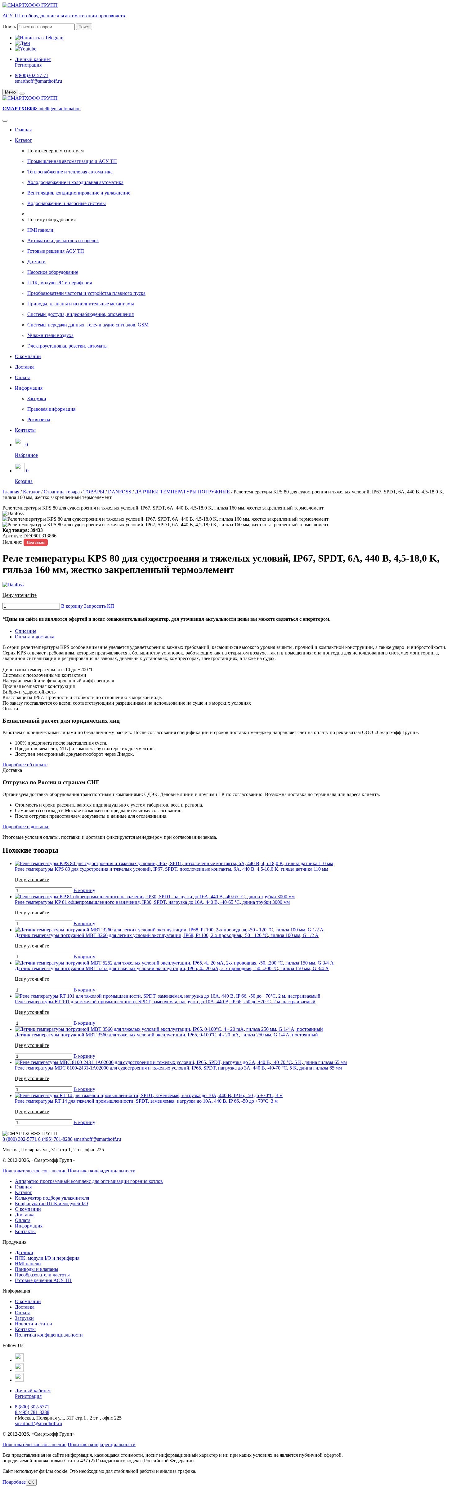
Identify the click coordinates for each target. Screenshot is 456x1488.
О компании (28, 356)
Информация (28, 388)
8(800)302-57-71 (31, 75)
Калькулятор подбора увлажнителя (52, 1198)
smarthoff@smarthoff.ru (38, 81)
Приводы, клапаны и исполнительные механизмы (80, 303)
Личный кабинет (33, 59)
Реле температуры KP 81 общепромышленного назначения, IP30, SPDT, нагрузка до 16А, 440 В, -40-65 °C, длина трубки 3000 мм (152, 902)
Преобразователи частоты (42, 1274)
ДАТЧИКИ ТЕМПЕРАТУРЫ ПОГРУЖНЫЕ (182, 491)
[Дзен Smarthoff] (19, 1370)
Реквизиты (38, 419)
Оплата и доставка (34, 636)
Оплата (22, 377)
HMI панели (40, 230)
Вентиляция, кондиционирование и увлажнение (78, 192)
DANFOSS (119, 491)
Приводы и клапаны (36, 1269)
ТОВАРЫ (93, 491)
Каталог (23, 140)
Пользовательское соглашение (34, 1170)
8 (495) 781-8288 (55, 1139)
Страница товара (62, 491)
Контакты (25, 430)
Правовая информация (51, 409)
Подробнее (14, 1482)
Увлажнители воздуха (50, 335)
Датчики (36, 261)
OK (31, 1482)
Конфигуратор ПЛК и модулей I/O (51, 1203)
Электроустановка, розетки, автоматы (67, 345)
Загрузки (36, 398)
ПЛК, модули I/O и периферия (59, 282)
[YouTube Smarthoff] (19, 1380)
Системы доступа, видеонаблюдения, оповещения (80, 314)
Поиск (9, 26)
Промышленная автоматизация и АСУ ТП (72, 161)
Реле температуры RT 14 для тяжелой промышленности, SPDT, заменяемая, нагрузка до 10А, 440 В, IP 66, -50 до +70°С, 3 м (146, 1101)
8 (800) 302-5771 (19, 1139)
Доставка (24, 367)
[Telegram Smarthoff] (19, 1360)
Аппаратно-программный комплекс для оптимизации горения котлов (89, 1181)
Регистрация (28, 65)
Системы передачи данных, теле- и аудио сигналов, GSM (88, 324)
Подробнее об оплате (24, 764)
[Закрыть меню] (22, 93)
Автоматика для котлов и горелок (63, 240)
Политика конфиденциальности (102, 1170)
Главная (23, 129)
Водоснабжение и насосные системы (66, 203)
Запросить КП (99, 606)
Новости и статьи (33, 1323)
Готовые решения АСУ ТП (55, 251)
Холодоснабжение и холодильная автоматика (75, 182)
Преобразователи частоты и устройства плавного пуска (86, 293)
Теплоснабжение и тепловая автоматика (70, 171)
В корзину (72, 606)
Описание (25, 631)
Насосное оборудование (52, 272)
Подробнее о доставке (25, 826)
